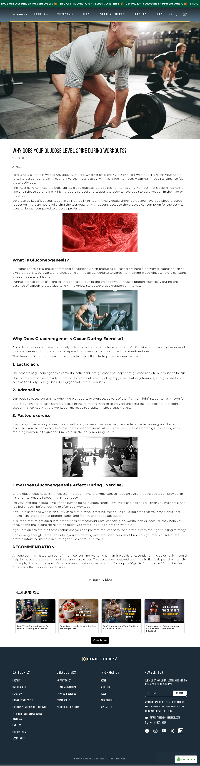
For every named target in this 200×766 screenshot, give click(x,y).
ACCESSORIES (18, 738)
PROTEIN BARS (19, 732)
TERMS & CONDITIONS (67, 687)
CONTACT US (106, 707)
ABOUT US (105, 687)
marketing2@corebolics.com (165, 717)
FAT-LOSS (17, 725)
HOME (103, 680)
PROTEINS (17, 680)
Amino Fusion (54, 567)
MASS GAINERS (19, 687)
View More (100, 640)
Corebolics (98, 759)
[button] (40, 14)
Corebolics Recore (25, 567)
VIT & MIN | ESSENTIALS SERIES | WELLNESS (28, 716)
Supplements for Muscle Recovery (30, 707)
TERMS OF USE (63, 700)
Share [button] (19, 167)
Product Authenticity (68, 707)
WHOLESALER (107, 700)
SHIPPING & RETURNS (66, 693)
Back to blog (102, 579)
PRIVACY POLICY (64, 680)
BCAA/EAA (17, 693)
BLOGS (103, 693)
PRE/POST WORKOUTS (22, 700)
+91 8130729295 (158, 722)
